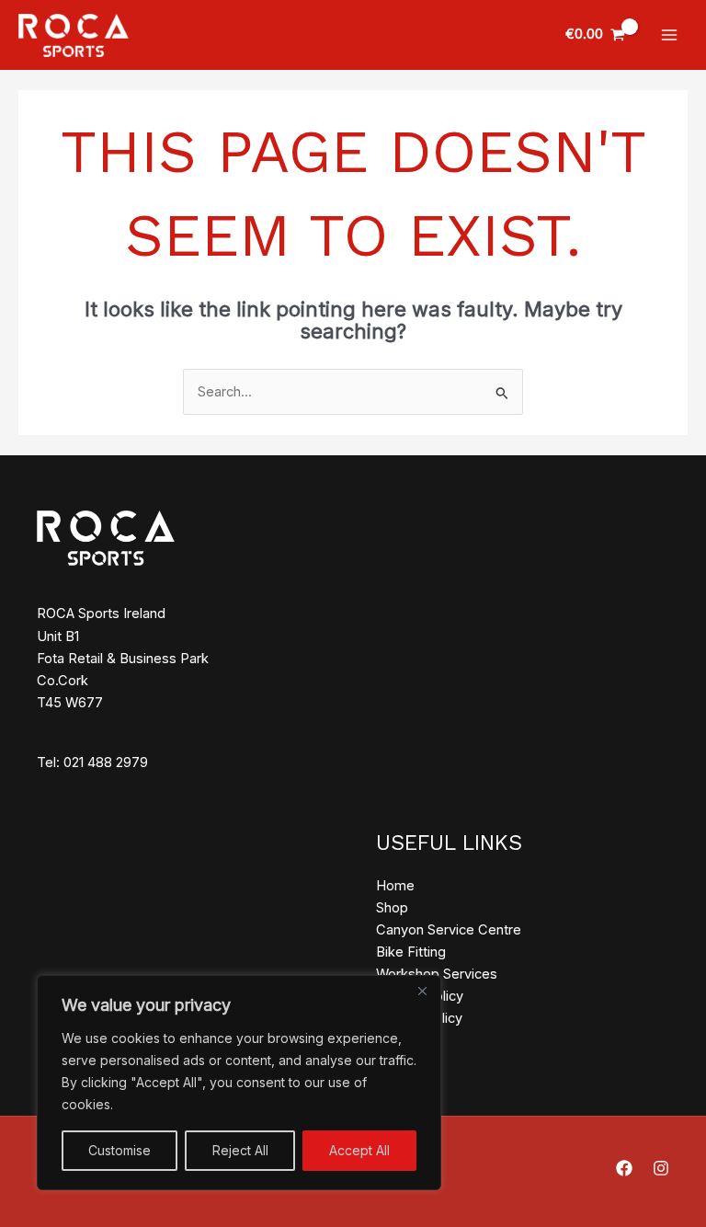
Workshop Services (436, 974)
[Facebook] (624, 1168)
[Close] (422, 991)
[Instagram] (661, 1168)
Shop (392, 908)
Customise (119, 1150)
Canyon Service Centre (448, 930)
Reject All (240, 1150)
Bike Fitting (411, 952)
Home (395, 885)
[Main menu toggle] (669, 35)
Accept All (359, 1150)
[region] (239, 1082)
